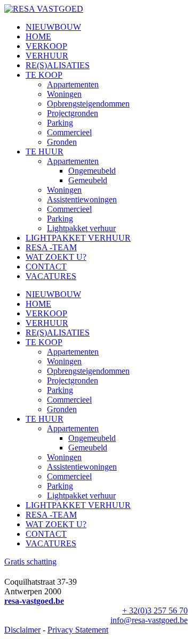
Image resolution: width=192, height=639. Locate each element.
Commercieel (69, 132)
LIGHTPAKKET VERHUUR (78, 237)
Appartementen (73, 84)
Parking (60, 122)
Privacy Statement (77, 629)
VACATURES (51, 276)
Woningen (64, 94)
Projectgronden (72, 113)
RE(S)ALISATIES (58, 65)
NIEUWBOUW (53, 26)
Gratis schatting (30, 561)
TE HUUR (44, 151)
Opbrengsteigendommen (88, 103)
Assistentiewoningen (82, 199)
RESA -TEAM (51, 247)
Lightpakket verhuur (81, 228)
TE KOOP (44, 74)
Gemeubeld (87, 180)
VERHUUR (47, 55)
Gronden (62, 141)
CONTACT (46, 266)
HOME (38, 36)
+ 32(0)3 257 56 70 (155, 610)
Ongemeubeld (92, 170)
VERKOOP (46, 46)
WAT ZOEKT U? (56, 256)
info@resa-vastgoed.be (149, 620)
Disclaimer (22, 629)
